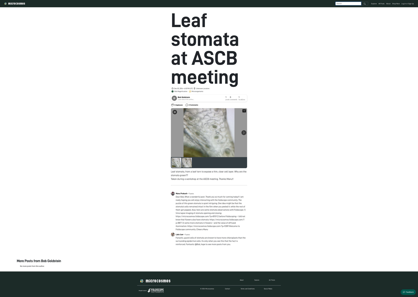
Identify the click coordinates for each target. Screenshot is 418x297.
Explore (374, 4)
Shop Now (396, 4)
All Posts (381, 4)
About (388, 4)
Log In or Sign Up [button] (407, 4)
